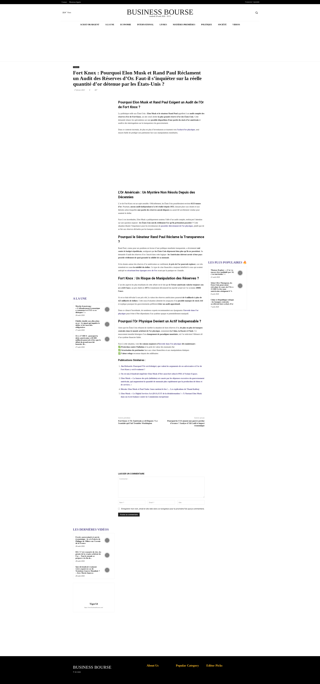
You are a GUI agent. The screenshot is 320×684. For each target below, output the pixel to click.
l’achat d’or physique (186, 130)
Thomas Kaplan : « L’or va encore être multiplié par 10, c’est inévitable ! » (222, 272)
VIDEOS (76, 67)
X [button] (317, 679)
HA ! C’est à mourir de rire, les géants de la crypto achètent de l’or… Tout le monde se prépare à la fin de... (88, 555)
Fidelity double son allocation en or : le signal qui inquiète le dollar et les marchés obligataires (88, 324)
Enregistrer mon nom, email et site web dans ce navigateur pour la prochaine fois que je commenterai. (162, 509)
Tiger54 (94, 604)
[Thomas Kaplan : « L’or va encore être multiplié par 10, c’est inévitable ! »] (240, 273)
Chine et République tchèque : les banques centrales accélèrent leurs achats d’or (222, 302)
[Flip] (204, 89)
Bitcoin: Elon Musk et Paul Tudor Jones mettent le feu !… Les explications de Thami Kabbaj (160, 389)
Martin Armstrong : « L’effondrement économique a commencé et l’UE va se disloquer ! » (88, 309)
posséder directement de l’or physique (177, 226)
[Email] (193, 89)
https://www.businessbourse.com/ (93, 607)
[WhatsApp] (175, 89)
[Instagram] (86, 674)
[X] (246, 12)
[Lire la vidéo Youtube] (161, 162)
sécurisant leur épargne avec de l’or (142, 270)
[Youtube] (251, 12)
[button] (257, 13)
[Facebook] (242, 12)
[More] (201, 408)
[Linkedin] (181, 89)
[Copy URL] (189, 408)
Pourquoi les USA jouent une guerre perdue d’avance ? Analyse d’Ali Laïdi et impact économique (185, 423)
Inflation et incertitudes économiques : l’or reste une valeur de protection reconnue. (152, 680)
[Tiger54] (93, 592)
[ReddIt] (187, 89)
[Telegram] (198, 89)
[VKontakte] (95, 674)
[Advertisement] (91, 215)
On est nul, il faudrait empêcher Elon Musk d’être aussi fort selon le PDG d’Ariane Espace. (159, 374)
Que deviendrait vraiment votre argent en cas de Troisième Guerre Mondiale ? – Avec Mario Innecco (88, 570)
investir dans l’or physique (170, 344)
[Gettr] (195, 408)
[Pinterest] (170, 89)
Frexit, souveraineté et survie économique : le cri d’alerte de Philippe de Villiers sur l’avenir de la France (88, 540)
